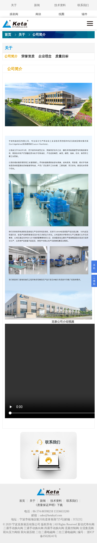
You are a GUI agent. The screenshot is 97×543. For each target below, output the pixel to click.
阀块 (38, 14)
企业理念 (45, 56)
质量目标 (62, 56)
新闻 (37, 5)
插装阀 (14, 14)
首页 (8, 34)
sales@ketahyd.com (51, 515)
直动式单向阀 (85, 524)
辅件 (84, 14)
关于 (14, 5)
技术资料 (60, 5)
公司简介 (11, 56)
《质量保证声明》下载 (48, 505)
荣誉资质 (28, 56)
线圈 (61, 14)
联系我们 (83, 5)
